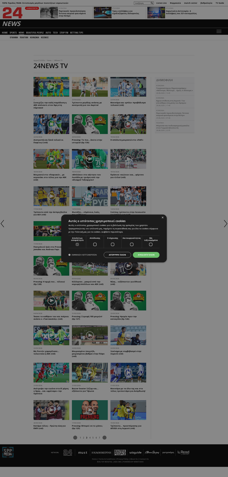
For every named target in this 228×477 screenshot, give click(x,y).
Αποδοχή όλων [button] (146, 255)
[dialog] (114, 238)
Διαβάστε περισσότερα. (112, 231)
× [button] (162, 218)
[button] (82, 254)
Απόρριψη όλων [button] (117, 255)
